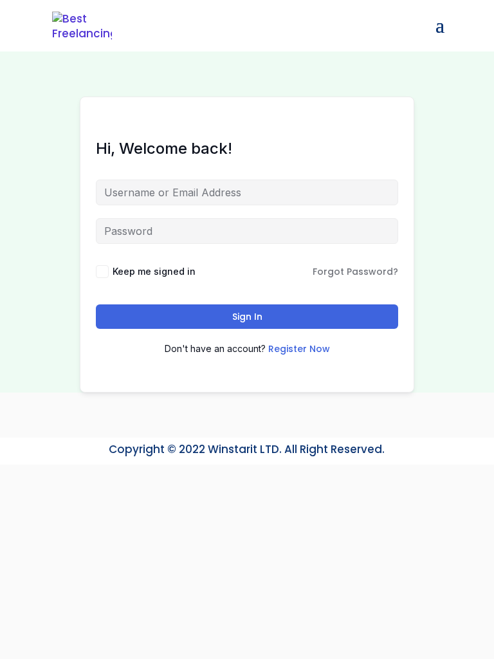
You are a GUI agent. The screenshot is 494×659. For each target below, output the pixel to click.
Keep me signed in (154, 271)
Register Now (299, 348)
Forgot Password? (355, 271)
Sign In (247, 316)
